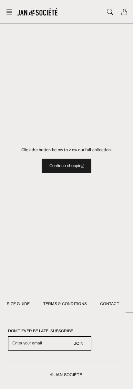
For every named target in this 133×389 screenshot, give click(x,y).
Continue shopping (66, 165)
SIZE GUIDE (18, 303)
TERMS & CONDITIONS (65, 303)
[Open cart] (124, 12)
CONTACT (109, 303)
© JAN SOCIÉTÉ (66, 375)
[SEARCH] (110, 12)
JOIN (78, 343)
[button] (11, 12)
